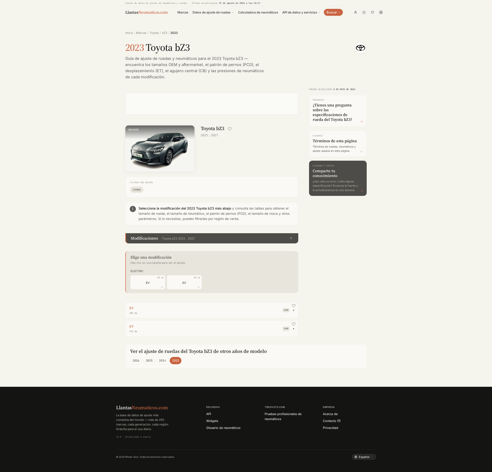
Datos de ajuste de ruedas (212, 12)
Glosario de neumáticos (223, 428)
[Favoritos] (372, 12)
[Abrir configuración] (380, 12)
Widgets (212, 421)
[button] (211, 238)
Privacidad (330, 428)
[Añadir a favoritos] (229, 128)
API (208, 414)
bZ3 (164, 33)
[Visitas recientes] (364, 12)
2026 (136, 361)
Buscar (332, 12)
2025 (149, 361)
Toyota (154, 33)
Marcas (182, 12)
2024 (162, 361)
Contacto (329, 421)
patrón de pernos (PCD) (231, 64)
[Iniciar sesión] (355, 12)
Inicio (129, 33)
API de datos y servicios (299, 12)
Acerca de (330, 414)
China (137, 189)
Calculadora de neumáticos (258, 12)
